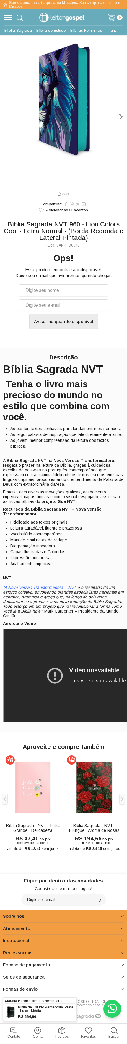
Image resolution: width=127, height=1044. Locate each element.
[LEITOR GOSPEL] (62, 17)
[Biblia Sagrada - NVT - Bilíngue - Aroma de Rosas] (94, 803)
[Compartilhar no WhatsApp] (72, 204)
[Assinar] (100, 900)
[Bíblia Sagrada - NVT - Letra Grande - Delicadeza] (32, 803)
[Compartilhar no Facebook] (66, 204)
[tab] (59, 194)
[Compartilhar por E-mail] (84, 204)
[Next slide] (120, 117)
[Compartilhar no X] (78, 204)
